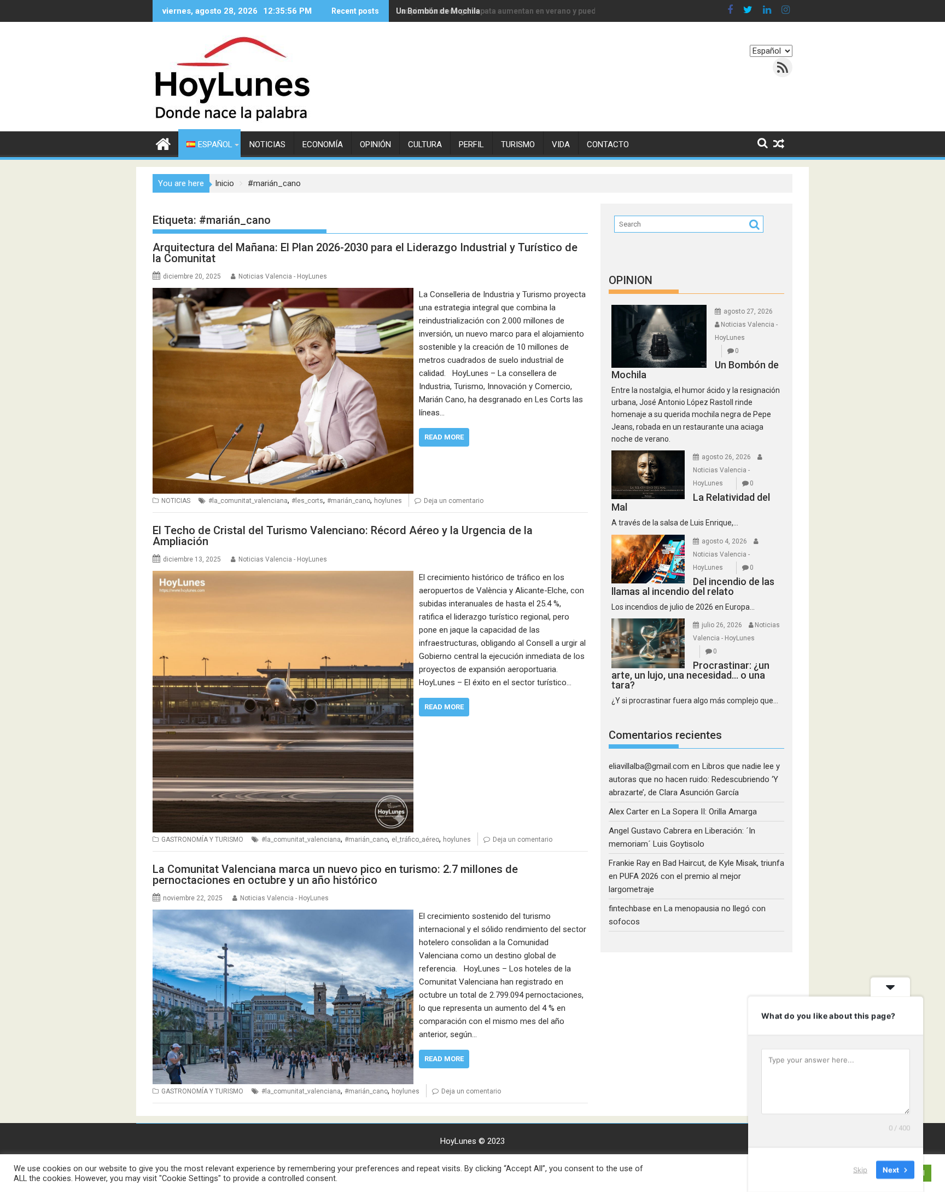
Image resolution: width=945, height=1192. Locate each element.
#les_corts (307, 501)
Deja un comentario (453, 501)
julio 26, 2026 (722, 625)
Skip (860, 1169)
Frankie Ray (629, 863)
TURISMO (518, 144)
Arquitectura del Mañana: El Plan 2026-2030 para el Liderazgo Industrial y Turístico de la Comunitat (365, 253)
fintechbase (630, 908)
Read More (444, 437)
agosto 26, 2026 (726, 457)
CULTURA (425, 144)
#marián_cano (348, 501)
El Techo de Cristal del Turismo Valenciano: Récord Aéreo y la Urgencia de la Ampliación (343, 536)
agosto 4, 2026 (724, 541)
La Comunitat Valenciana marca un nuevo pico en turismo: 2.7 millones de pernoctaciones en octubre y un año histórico (335, 875)
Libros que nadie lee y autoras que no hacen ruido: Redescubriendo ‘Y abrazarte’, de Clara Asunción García (694, 779)
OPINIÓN (375, 144)
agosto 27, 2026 (748, 311)
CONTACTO (608, 144)
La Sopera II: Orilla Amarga (709, 812)
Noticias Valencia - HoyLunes (282, 276)
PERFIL (471, 144)
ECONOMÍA (322, 144)
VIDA (561, 144)
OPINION (630, 280)
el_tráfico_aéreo (415, 839)
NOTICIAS (267, 144)
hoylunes (388, 501)
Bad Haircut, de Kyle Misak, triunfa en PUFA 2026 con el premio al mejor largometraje (696, 876)
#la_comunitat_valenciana (248, 501)
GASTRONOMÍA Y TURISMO (202, 839)
